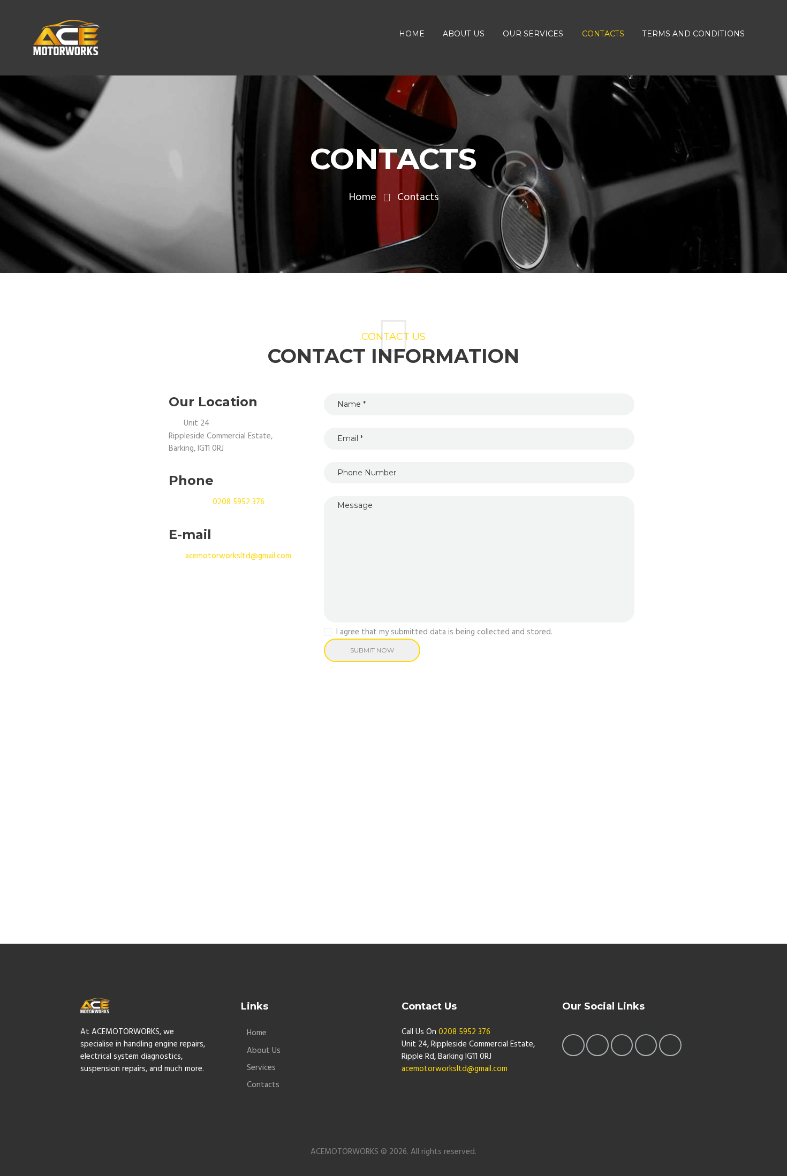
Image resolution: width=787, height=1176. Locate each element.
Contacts (263, 1085)
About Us (264, 1050)
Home (362, 198)
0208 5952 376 (238, 502)
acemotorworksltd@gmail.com (238, 556)
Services (261, 1067)
